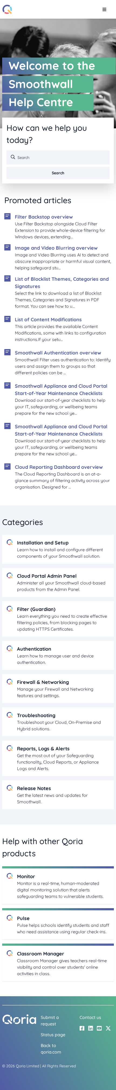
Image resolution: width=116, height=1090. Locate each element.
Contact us (90, 1017)
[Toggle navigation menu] (104, 9)
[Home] (7, 9)
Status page (53, 1034)
